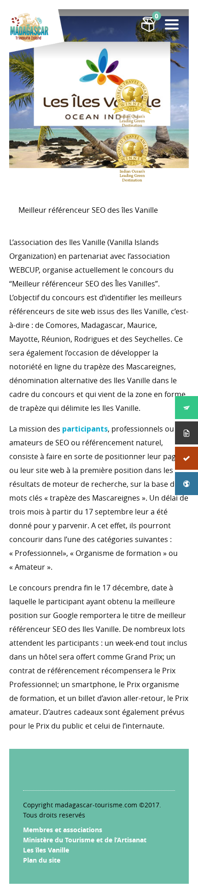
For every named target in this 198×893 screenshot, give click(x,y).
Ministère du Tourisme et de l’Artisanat (84, 839)
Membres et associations (62, 829)
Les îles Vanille (46, 850)
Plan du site (41, 860)
